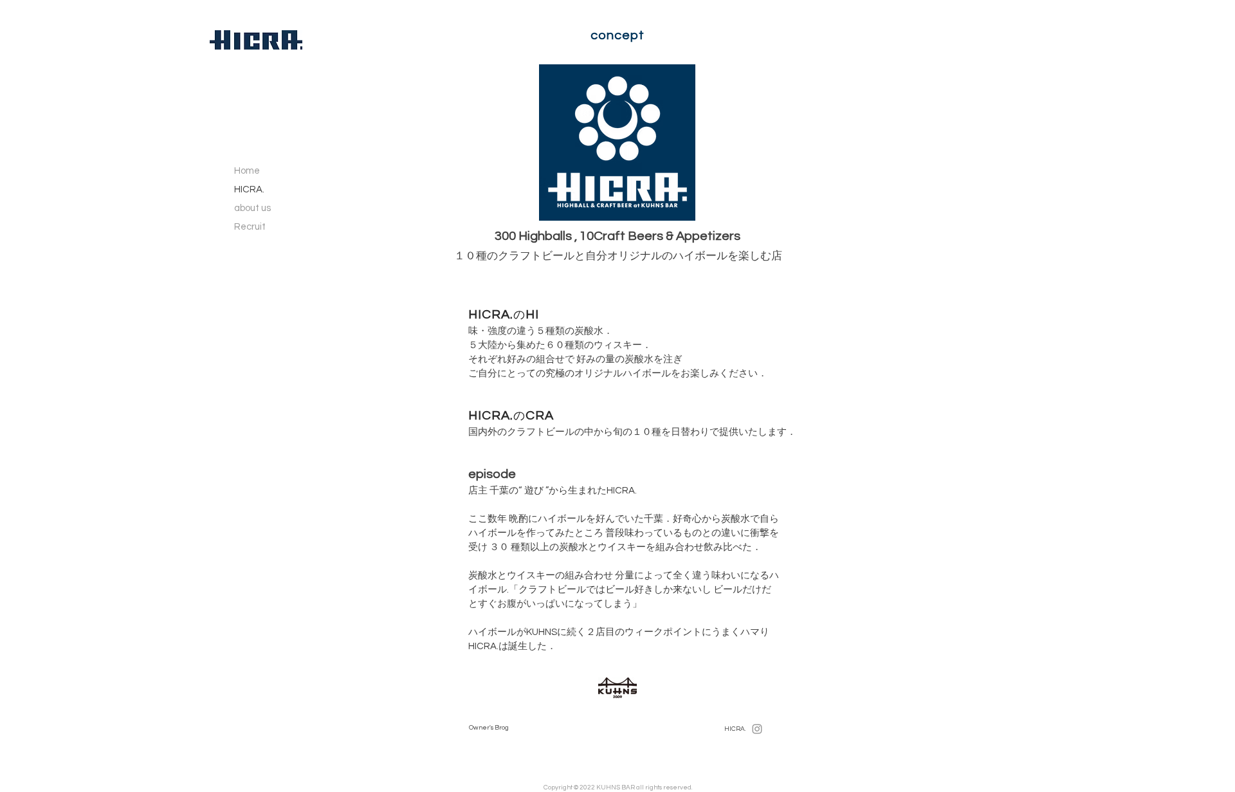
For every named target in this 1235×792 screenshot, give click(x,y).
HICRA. (249, 189)
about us (252, 208)
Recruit (250, 227)
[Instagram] (757, 729)
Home (247, 171)
